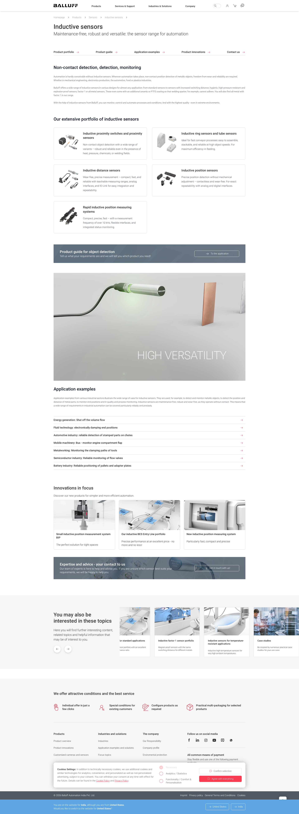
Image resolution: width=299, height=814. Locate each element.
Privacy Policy (121, 780)
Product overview (62, 741)
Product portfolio (64, 52)
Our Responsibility (152, 741)
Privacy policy (196, 795)
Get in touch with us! (219, 568)
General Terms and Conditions (220, 795)
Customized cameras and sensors (71, 754)
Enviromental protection (155, 754)
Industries (103, 741)
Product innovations (194, 52)
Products (76, 17)
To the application (220, 253)
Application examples (147, 52)
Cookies (241, 795)
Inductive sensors (114, 17)
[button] (96, 6)
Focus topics (104, 754)
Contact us (233, 52)
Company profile (151, 747)
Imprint (183, 795)
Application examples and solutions (116, 747)
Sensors (93, 17)
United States (219, 806)
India (240, 806)
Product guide (104, 52)
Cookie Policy (103, 780)
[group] (127, 632)
